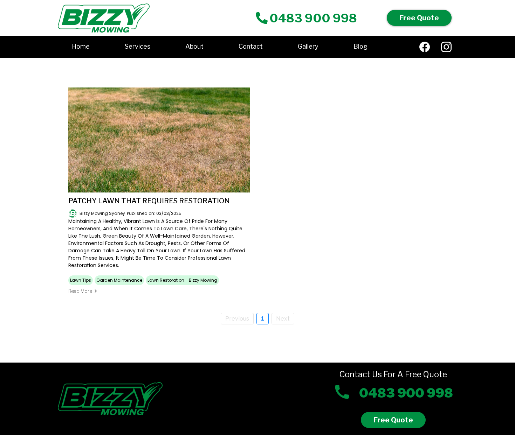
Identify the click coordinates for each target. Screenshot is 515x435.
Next (283, 318)
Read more (80, 291)
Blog (360, 46)
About (194, 46)
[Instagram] (446, 47)
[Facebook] (424, 47)
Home (81, 46)
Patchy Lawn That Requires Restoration (149, 201)
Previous (237, 318)
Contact (251, 46)
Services (137, 46)
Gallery (308, 46)
